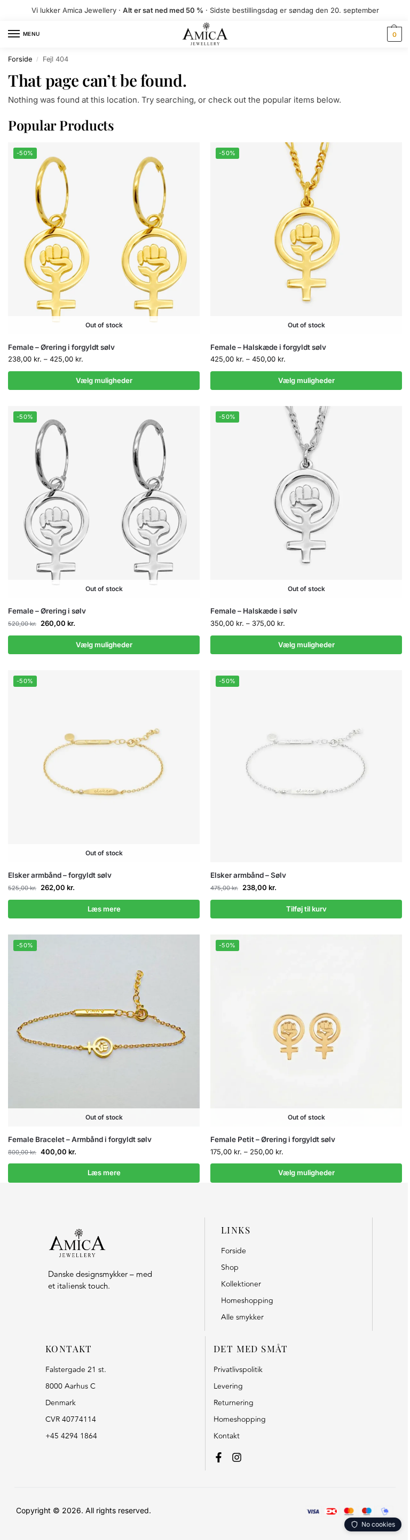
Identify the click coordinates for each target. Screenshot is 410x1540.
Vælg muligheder (104, 380)
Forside (20, 59)
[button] (393, 34)
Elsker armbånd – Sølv (248, 875)
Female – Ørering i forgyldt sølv (61, 347)
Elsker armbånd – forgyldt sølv (60, 875)
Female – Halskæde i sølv (253, 611)
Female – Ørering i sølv (47, 611)
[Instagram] (237, 1457)
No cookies (378, 1524)
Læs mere (104, 909)
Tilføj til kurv (306, 909)
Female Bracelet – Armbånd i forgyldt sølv (80, 1139)
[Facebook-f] (219, 1457)
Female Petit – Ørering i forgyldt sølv (272, 1139)
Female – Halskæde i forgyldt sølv (268, 347)
